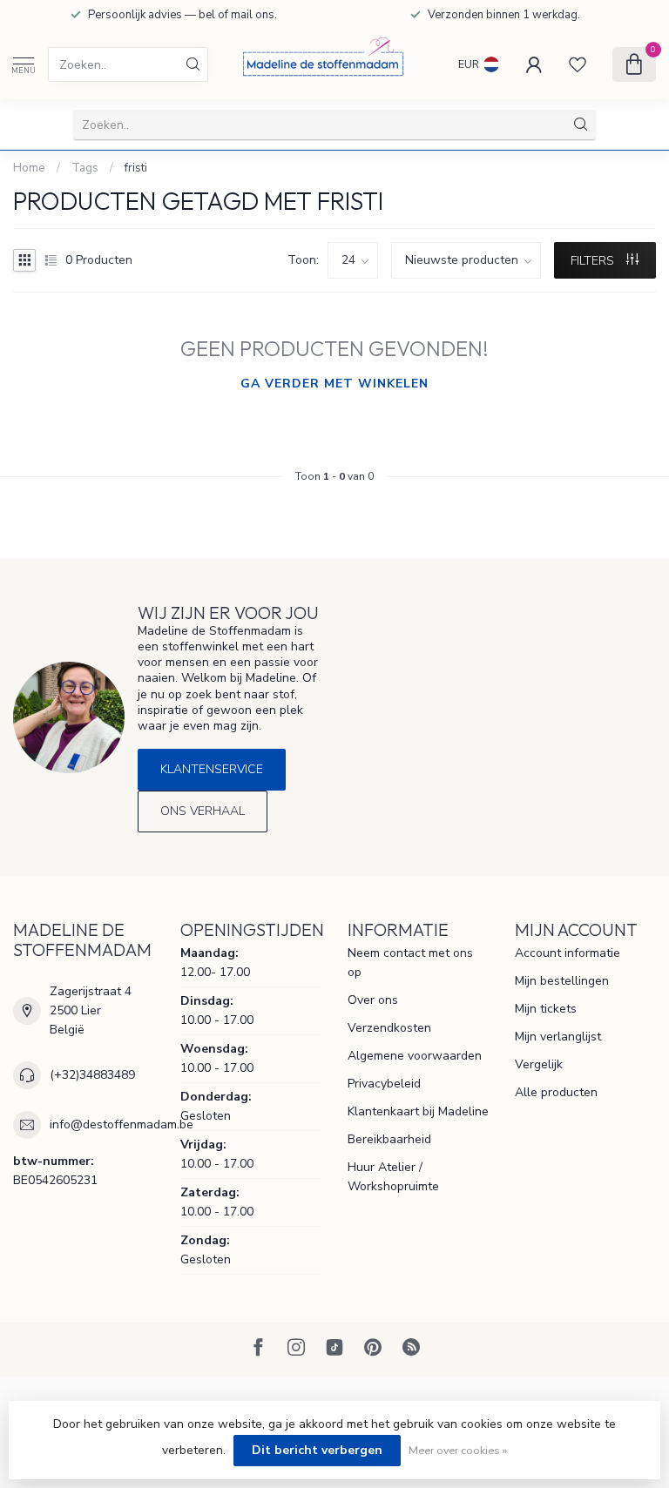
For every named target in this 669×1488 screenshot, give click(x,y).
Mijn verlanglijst (558, 1036)
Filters (594, 260)
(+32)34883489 (92, 1075)
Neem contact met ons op (410, 962)
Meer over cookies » (458, 1450)
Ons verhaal (202, 811)
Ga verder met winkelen (334, 383)
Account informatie (567, 953)
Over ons (373, 1000)
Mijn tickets (546, 1008)
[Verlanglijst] (577, 64)
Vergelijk (539, 1064)
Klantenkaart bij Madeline (418, 1111)
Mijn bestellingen (562, 981)
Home (29, 168)
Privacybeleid (384, 1083)
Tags (84, 168)
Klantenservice (211, 769)
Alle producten (556, 1092)
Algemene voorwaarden (415, 1055)
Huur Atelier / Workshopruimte (393, 1177)
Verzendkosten (389, 1028)
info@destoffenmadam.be (121, 1124)
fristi (136, 168)
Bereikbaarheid (389, 1139)
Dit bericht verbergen (317, 1450)
